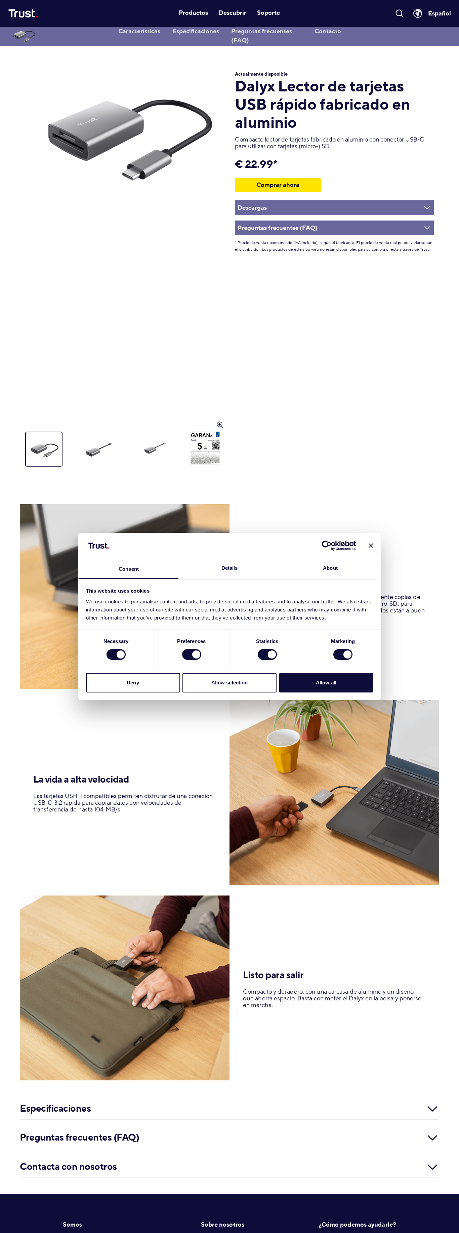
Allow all (326, 682)
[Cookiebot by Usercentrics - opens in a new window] (326, 546)
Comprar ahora (277, 185)
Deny (133, 682)
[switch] (191, 654)
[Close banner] (371, 545)
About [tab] (330, 568)
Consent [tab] (129, 569)
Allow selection (229, 682)
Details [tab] (229, 568)
